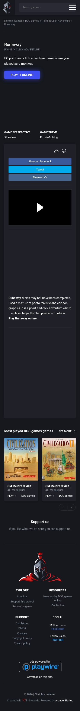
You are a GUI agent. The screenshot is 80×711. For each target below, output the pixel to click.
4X (9, 490)
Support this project (22, 601)
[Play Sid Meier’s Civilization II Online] (59, 459)
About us (22, 596)
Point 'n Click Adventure (56, 20)
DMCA (22, 628)
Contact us (57, 605)
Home (8, 20)
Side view (10, 137)
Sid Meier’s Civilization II (62, 486)
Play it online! (22, 75)
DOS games (32, 20)
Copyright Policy (22, 638)
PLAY (10, 495)
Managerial (18, 490)
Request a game (22, 606)
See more (65, 431)
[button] (63, 507)
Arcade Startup (64, 700)
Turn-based (32, 490)
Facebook (57, 629)
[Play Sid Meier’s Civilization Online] (21, 459)
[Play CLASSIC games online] (7, 7)
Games (18, 20)
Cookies (22, 633)
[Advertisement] (37, 103)
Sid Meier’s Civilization (22, 486)
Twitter (57, 639)
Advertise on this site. (40, 676)
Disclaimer (22, 623)
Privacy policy (22, 643)
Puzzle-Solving (49, 137)
